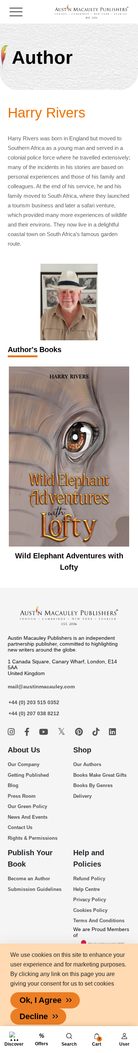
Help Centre (86, 889)
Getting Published (28, 775)
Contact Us (20, 827)
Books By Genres (93, 785)
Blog (13, 785)
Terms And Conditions (98, 920)
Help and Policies (88, 858)
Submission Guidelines (34, 889)
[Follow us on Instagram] (12, 732)
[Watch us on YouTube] (44, 732)
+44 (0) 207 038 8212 (33, 713)
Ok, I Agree (40, 1000)
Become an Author (29, 878)
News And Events (27, 817)
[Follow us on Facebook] (28, 732)
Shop (82, 750)
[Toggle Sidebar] (16, 12)
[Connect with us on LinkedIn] (112, 732)
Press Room (22, 796)
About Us (24, 750)
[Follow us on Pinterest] (80, 732)
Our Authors (87, 764)
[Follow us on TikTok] (97, 732)
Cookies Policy (90, 910)
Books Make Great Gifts (100, 775)
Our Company (23, 764)
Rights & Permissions (32, 838)
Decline (34, 1016)
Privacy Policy (89, 899)
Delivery (82, 796)
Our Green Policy (27, 806)
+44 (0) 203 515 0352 (33, 702)
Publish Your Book (30, 858)
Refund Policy (89, 878)
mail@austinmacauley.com (41, 686)
